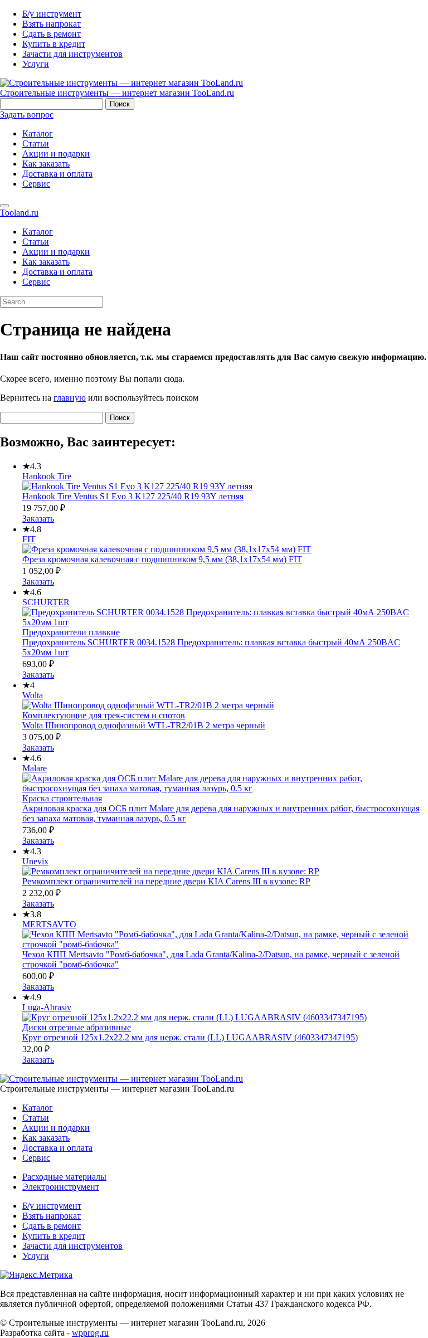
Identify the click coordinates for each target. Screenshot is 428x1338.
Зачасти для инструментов (72, 54)
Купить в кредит (53, 43)
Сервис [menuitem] (36, 281)
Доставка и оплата (57, 173)
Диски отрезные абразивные (76, 1027)
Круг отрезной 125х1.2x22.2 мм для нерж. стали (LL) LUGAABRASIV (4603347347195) (190, 1037)
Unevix (35, 861)
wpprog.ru (90, 1332)
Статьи (35, 143)
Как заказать (46, 163)
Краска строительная (62, 798)
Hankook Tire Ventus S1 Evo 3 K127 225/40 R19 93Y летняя (133, 496)
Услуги (35, 64)
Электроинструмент (60, 1186)
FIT (29, 539)
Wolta (32, 695)
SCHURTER (46, 602)
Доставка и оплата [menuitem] (57, 271)
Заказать (38, 518)
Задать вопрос (27, 114)
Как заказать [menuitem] (46, 261)
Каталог (37, 133)
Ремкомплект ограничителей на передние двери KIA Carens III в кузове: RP (166, 881)
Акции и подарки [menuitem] (56, 251)
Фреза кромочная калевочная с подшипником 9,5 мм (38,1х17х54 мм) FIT (162, 559)
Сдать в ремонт (51, 33)
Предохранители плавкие (71, 632)
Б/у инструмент (51, 13)
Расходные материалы (64, 1176)
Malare (34, 768)
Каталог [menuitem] (37, 231)
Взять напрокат (51, 23)
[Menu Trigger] (4, 205)
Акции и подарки (56, 153)
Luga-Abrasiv (46, 1007)
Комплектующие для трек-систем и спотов (103, 715)
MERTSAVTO (49, 924)
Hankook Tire (46, 476)
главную (70, 397)
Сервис (36, 183)
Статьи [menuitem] (35, 241)
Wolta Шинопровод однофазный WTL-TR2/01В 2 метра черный (143, 725)
